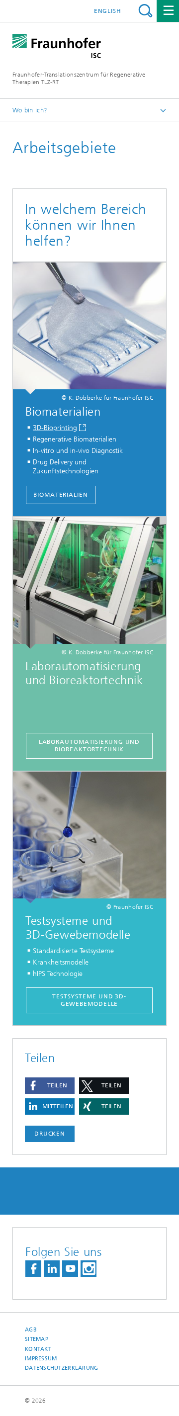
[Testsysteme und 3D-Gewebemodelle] (89, 837)
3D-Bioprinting (55, 428)
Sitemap (36, 1339)
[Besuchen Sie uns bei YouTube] (70, 1268)
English (107, 10)
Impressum (41, 1358)
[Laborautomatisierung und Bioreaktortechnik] (89, 583)
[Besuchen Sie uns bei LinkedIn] (52, 1268)
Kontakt (38, 1349)
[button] (50, 1085)
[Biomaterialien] (89, 328)
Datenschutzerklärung (61, 1368)
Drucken (49, 1133)
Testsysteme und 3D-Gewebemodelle (89, 1000)
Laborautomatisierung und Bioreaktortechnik (89, 745)
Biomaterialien (60, 494)
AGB (31, 1330)
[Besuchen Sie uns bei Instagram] (88, 1268)
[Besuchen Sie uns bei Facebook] (33, 1268)
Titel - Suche (145, 10)
